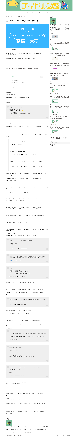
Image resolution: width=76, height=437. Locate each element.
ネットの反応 (14, 84)
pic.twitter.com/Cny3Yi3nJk (29, 356)
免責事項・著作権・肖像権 (18, 435)
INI (7, 18)
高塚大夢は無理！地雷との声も (18, 82)
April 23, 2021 (18, 116)
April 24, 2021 (22, 260)
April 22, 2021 (24, 248)
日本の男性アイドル (14, 432)
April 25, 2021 (22, 375)
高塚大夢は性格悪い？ (16, 80)
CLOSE (41, 76)
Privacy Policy (9, 435)
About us (41, 12)
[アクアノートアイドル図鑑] (39, 10)
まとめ (13, 87)
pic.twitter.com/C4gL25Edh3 (24, 113)
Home (28, 12)
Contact (47, 12)
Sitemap (34, 12)
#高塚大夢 (10, 372)
